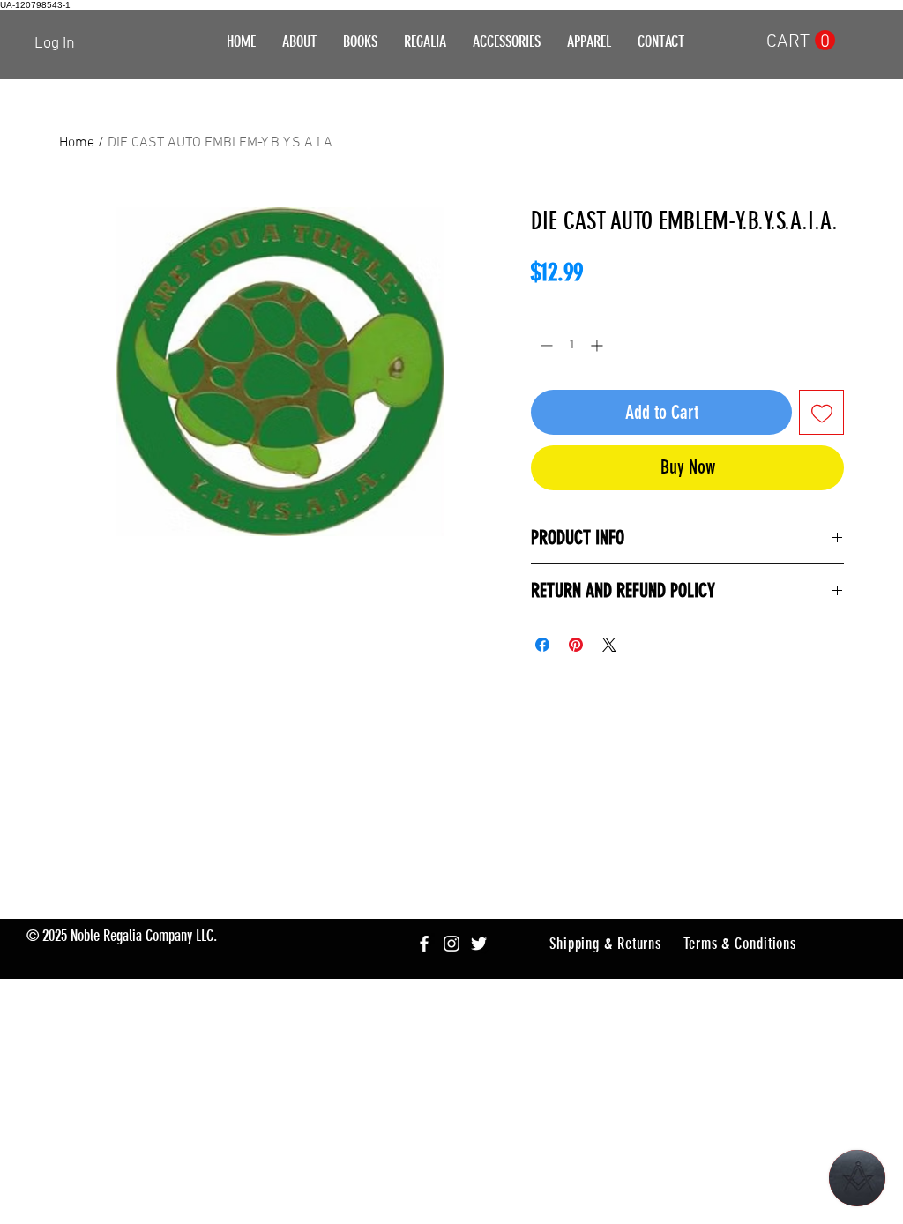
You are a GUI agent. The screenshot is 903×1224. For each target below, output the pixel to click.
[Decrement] (545, 345)
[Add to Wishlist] (821, 412)
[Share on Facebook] (542, 644)
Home (76, 143)
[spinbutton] (571, 345)
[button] (425, 42)
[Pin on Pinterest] (575, 644)
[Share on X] (609, 644)
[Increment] (598, 345)
